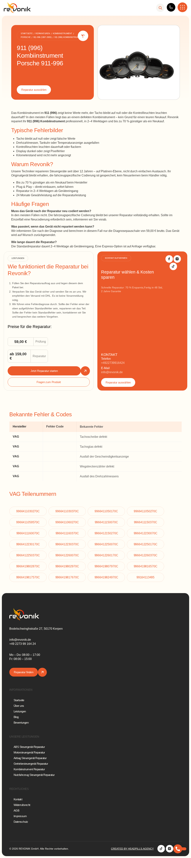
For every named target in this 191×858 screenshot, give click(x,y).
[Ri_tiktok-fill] (173, 266)
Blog (16, 717)
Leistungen (20, 711)
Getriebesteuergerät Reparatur (31, 763)
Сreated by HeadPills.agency (132, 848)
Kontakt (18, 799)
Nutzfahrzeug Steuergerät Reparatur (34, 774)
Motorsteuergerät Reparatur (29, 752)
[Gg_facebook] (169, 259)
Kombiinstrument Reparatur (29, 769)
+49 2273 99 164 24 (22, 643)
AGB (16, 810)
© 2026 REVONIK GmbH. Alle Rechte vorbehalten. (39, 848)
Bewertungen (21, 722)
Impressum (20, 816)
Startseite (19, 700)
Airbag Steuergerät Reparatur (30, 758)
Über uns (19, 705)
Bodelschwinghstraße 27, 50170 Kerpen (36, 628)
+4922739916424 (113, 362)
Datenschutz (21, 821)
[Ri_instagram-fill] (177, 259)
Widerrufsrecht (22, 804)
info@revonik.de (112, 372)
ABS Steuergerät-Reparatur (29, 746)
